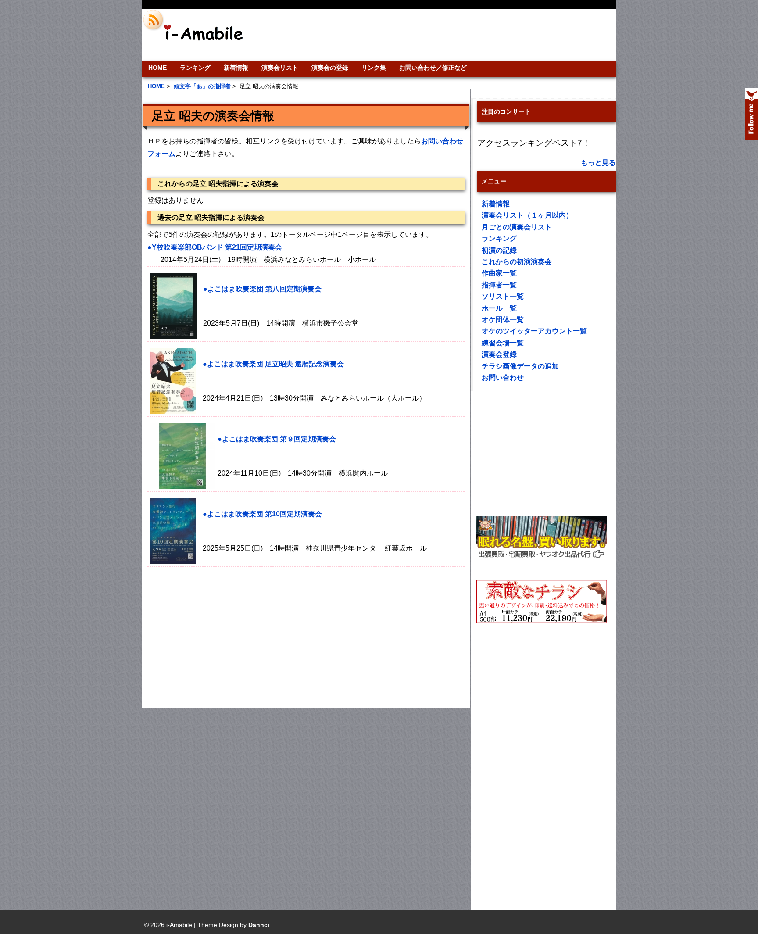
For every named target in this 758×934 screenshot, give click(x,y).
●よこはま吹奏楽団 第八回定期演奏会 (262, 289)
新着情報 (236, 67)
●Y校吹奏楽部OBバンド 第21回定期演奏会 (214, 247)
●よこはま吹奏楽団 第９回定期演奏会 (277, 439)
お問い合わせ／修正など (433, 67)
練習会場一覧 (503, 343)
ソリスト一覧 (503, 296)
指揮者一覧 (499, 285)
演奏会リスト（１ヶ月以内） (527, 215)
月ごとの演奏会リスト (517, 227)
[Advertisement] (438, 35)
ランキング (195, 67)
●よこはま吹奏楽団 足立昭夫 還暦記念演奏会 (273, 364)
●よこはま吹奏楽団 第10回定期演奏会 (262, 514)
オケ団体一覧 (503, 319)
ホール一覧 (499, 308)
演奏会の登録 (329, 67)
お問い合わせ (503, 377)
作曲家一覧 (499, 273)
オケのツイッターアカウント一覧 (534, 331)
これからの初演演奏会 (517, 261)
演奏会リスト (279, 67)
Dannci (258, 924)
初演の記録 (499, 250)
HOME (157, 67)
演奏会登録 (499, 354)
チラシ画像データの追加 (520, 366)
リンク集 (373, 67)
